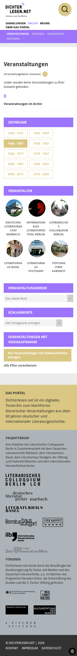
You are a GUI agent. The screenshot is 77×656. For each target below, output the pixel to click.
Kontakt (12, 648)
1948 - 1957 (16, 143)
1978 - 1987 (41, 154)
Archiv (33, 23)
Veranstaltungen (18, 34)
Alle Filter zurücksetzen (20, 365)
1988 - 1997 (16, 164)
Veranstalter (55, 34)
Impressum (30, 648)
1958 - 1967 (41, 143)
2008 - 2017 (16, 174)
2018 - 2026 (41, 174)
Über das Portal (18, 27)
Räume (45, 23)
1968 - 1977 (16, 154)
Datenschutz (51, 648)
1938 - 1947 (41, 133)
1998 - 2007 (41, 164)
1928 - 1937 (16, 133)
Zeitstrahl (13, 38)
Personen (38, 34)
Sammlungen (16, 23)
